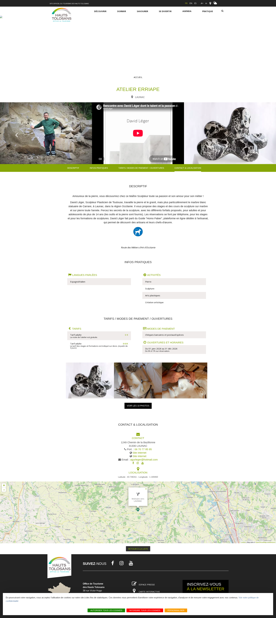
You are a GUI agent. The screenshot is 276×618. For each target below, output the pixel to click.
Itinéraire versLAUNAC (138, 500)
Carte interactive (149, 591)
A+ (202, 3)
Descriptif (73, 168)
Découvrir (100, 11)
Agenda (186, 11)
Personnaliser (175, 610)
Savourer (142, 11)
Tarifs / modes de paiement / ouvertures (141, 168)
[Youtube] (131, 563)
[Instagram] (121, 563)
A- (206, 3)
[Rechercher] (222, 11)
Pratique (207, 11)
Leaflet (243, 542)
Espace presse (147, 584)
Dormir (121, 11)
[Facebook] (112, 563)
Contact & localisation (188, 168)
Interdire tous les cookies (144, 610)
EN (190, 3)
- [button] (4, 490)
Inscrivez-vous (205, 586)
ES (195, 3)
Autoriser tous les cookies (106, 610)
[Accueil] (61, 15)
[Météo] (215, 3)
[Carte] (210, 3)
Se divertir (165, 11)
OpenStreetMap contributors (265, 542)
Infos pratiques (99, 168)
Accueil (138, 77)
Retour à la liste (138, 548)
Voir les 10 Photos (138, 405)
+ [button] (4, 485)
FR (186, 3)
